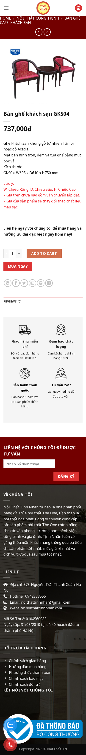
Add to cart (44, 253)
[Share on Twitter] (24, 283)
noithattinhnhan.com (44, 608)
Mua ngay (18, 266)
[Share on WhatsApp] (7, 283)
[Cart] (78, 8)
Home (5, 18)
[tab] (43, 301)
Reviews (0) (12, 301)
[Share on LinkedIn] (49, 283)
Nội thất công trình (38, 18)
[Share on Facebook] (16, 283)
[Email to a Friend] (32, 283)
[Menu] (6, 8)
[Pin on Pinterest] (40, 283)
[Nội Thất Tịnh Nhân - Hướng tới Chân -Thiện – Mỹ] (43, 8)
